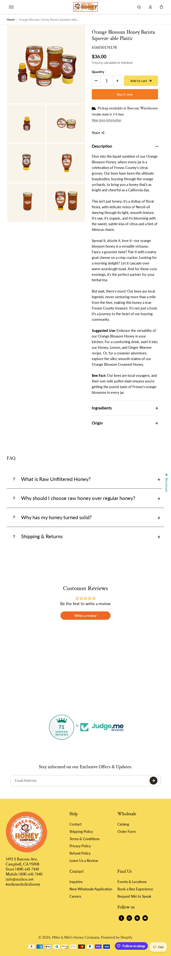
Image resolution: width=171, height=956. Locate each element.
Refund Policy (80, 853)
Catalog (123, 824)
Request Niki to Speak (134, 896)
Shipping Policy (81, 831)
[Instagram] (129, 918)
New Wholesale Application (90, 889)
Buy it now (125, 94)
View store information (106, 120)
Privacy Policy (80, 846)
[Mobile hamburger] (11, 7)
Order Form (126, 831)
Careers (75, 896)
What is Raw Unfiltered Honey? (56, 479)
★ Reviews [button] (166, 482)
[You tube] (145, 918)
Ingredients (102, 407)
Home (11, 19)
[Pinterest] (137, 918)
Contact (75, 824)
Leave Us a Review (83, 860)
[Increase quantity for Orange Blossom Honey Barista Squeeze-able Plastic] (117, 80)
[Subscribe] (153, 781)
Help (73, 814)
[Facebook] (121, 918)
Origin (97, 422)
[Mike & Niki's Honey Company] (85, 7)
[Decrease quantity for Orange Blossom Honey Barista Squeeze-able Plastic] (96, 80)
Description (102, 146)
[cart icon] (161, 7)
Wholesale (126, 814)
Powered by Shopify (116, 937)
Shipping (97, 62)
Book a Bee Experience (135, 889)
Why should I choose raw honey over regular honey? (78, 498)
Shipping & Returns (42, 536)
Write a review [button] (85, 615)
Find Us (124, 871)
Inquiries (76, 881)
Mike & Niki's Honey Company (75, 937)
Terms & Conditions (84, 839)
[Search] (139, 7)
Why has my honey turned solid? (56, 517)
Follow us (126, 907)
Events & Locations (132, 881)
